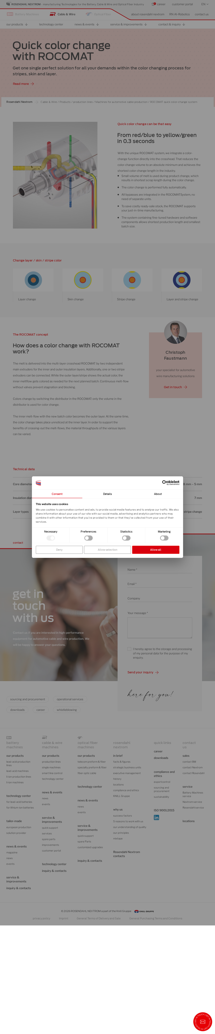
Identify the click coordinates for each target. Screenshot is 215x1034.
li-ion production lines (18, 776)
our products (15, 755)
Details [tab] (107, 493)
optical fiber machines (88, 745)
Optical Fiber (102, 14)
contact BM (189, 761)
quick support (50, 827)
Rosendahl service (193, 807)
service (187, 786)
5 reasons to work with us (128, 821)
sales (186, 755)
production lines (83, 102)
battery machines (14, 745)
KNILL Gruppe (121, 796)
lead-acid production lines (18, 763)
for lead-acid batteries (19, 801)
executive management (127, 773)
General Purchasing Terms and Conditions (155, 918)
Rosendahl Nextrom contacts (126, 854)
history (117, 778)
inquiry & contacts (18, 888)
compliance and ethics (126, 790)
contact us (202, 14)
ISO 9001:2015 (164, 810)
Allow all (155, 549)
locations (118, 784)
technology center (18, 796)
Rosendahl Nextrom (19, 102)
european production (18, 827)
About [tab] (158, 493)
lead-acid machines (17, 771)
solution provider (16, 833)
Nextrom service (192, 801)
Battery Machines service (193, 794)
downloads (17, 710)
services (47, 833)
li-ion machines (15, 782)
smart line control (52, 773)
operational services (70, 699)
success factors (122, 815)
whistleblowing (67, 710)
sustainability (161, 796)
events (10, 863)
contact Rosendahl (193, 773)
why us (118, 809)
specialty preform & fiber (92, 767)
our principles (121, 832)
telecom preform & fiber (92, 761)
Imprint (63, 918)
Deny (59, 549)
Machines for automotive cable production (121, 102)
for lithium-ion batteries (20, 807)
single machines (51, 767)
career (161, 4)
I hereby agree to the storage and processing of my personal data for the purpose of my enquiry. (162, 653)
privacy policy (41, 918)
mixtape (118, 838)
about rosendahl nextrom (147, 14)
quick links (162, 743)
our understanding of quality (129, 827)
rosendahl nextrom (121, 745)
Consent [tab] (57, 493)
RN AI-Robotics (179, 14)
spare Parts (84, 841)
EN (203, 4)
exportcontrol (162, 781)
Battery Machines (27, 14)
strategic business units (127, 767)
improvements (50, 844)
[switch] (88, 537)
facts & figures (122, 761)
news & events (88, 800)
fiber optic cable (87, 773)
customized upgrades (90, 847)
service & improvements (16, 879)
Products (65, 102)
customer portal (182, 4)
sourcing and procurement (27, 699)
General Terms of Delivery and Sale (99, 918)
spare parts (48, 839)
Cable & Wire (66, 14)
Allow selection (107, 549)
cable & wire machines (52, 745)
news (9, 858)
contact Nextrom (193, 767)
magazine (11, 852)
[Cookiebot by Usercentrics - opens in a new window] (164, 482)
